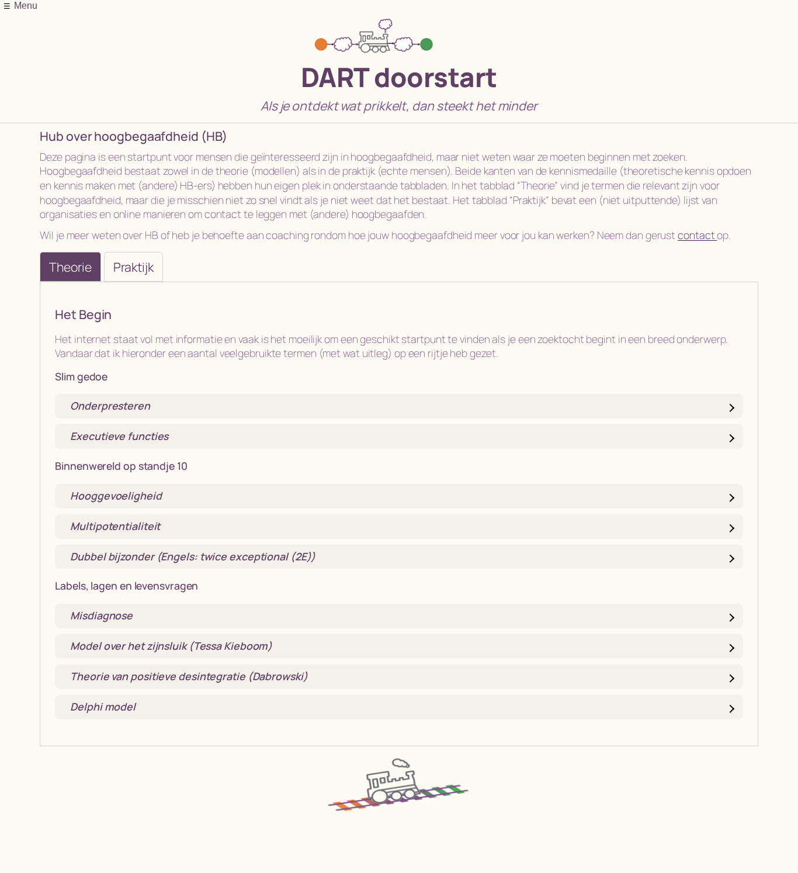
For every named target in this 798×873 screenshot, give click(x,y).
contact (697, 235)
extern (90, 824)
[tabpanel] (399, 513)
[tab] (70, 267)
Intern (53, 824)
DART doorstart (399, 76)
